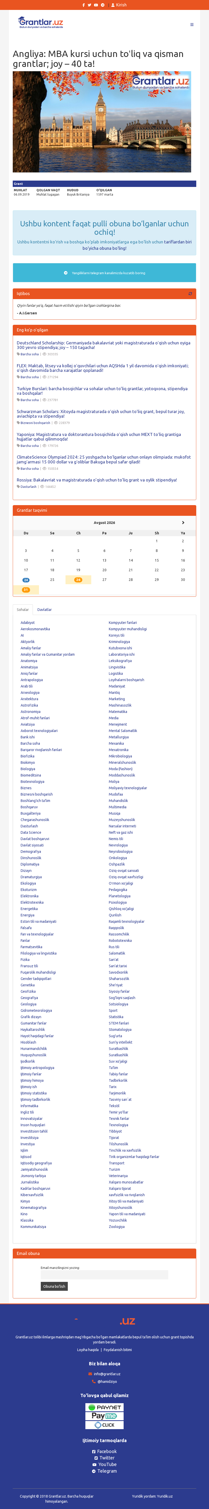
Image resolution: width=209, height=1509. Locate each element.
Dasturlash (28, 486)
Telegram (107, 1470)
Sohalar (23, 610)
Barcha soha (30, 354)
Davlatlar (44, 610)
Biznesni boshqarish (35, 422)
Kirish (121, 5)
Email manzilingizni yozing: (60, 1267)
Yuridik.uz (165, 1496)
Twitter (107, 1457)
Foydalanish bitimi (118, 1350)
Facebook (107, 1451)
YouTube (107, 1464)
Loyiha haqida (88, 1350)
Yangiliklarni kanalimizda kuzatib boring (108, 273)
